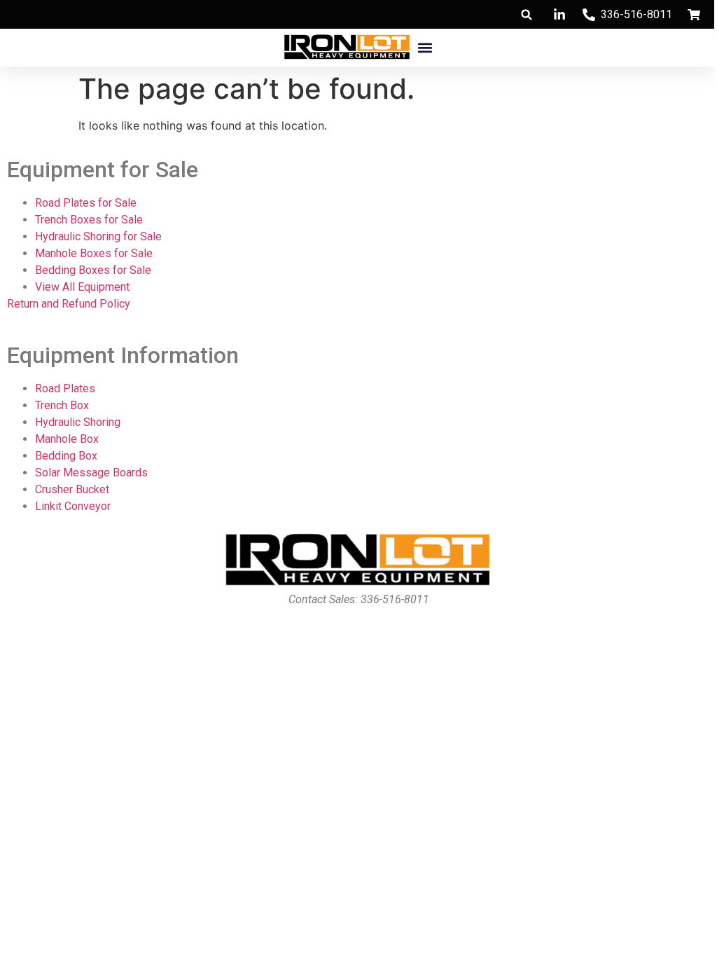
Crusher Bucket (72, 489)
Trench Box (62, 405)
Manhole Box (67, 439)
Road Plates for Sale (86, 202)
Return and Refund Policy (68, 303)
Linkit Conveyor (73, 506)
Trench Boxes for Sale (89, 219)
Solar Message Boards (91, 472)
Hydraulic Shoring (77, 422)
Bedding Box (66, 455)
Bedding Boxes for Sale (93, 270)
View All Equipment (82, 287)
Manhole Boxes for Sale (94, 253)
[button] (527, 14)
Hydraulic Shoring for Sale (98, 236)
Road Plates (65, 388)
